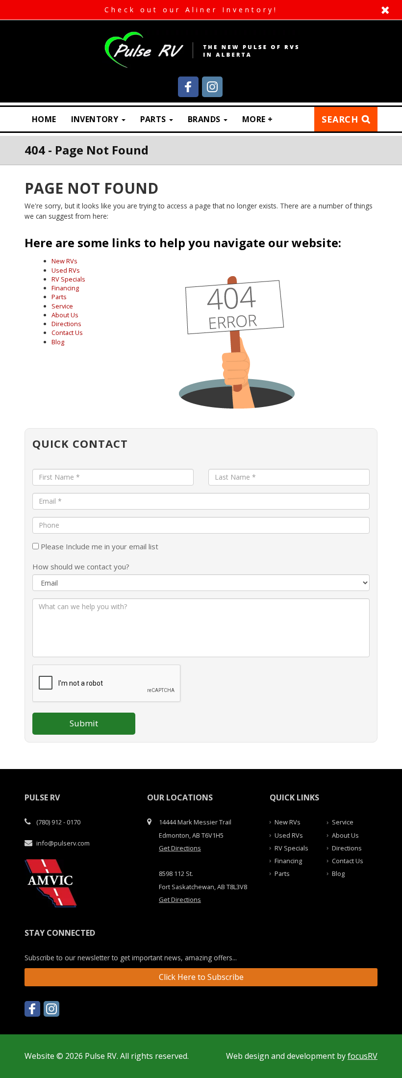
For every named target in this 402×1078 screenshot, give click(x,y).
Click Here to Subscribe (201, 977)
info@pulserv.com (63, 843)
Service (62, 306)
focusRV (362, 1056)
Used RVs (65, 270)
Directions (66, 323)
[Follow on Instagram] (212, 87)
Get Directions (180, 848)
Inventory (96, 119)
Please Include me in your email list (98, 546)
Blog (57, 341)
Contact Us (67, 332)
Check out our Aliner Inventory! (201, 10)
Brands (205, 119)
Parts (154, 119)
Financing (65, 287)
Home (44, 119)
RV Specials (68, 279)
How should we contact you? (80, 566)
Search (340, 119)
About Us (64, 314)
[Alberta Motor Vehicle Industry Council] (51, 882)
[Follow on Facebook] (188, 87)
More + (257, 119)
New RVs (64, 261)
